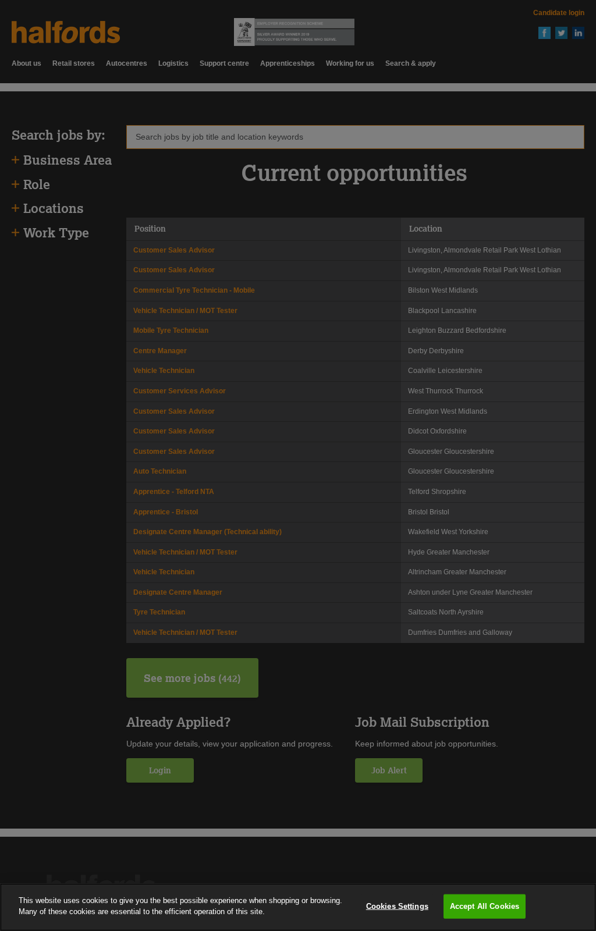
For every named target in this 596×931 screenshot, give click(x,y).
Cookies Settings (397, 906)
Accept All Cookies (484, 906)
